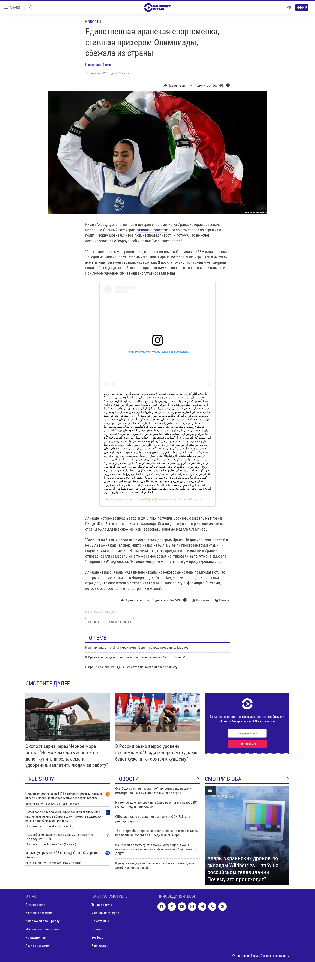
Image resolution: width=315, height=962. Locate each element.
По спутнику (100, 921)
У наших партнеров (105, 913)
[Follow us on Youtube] (182, 907)
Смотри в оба (223, 779)
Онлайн (97, 929)
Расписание (100, 946)
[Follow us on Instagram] (192, 907)
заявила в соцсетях (152, 230)
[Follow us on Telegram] (202, 907)
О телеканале (35, 905)
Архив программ (37, 946)
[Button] (174, 85)
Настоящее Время (98, 65)
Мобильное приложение (43, 929)
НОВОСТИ (127, 779)
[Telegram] (289, 7)
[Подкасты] (222, 907)
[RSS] (212, 907)
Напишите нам (36, 937)
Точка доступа (102, 905)
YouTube (97, 937)
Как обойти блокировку (43, 921)
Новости (93, 21)
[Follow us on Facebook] (162, 907)
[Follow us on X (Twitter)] (172, 907)
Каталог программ (39, 913)
